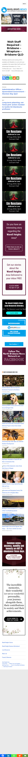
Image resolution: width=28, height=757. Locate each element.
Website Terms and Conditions (14, 663)
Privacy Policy (4, 663)
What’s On (4, 653)
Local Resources (6, 650)
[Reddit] (14, 78)
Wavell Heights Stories (7, 642)
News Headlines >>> (14, 344)
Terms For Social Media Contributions (18, 665)
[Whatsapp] (10, 78)
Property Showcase (6, 657)
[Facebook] (3, 78)
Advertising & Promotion (7, 666)
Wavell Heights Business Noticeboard (11, 646)
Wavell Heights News (6, 662)
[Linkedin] (7, 78)
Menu (24, 3)
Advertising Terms (5, 665)
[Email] (17, 78)
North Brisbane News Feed (11, 372)
